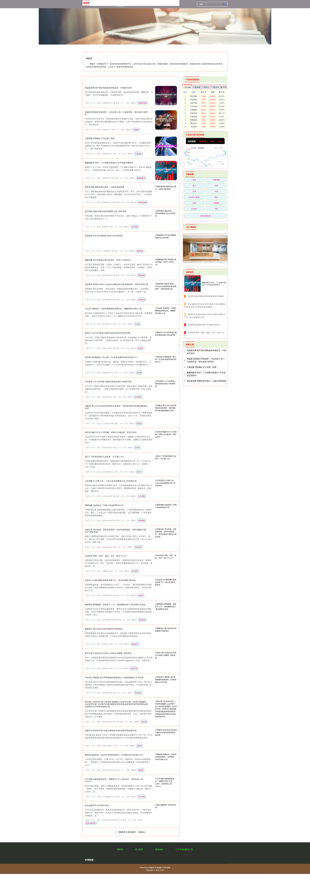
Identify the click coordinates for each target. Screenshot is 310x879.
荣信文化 (193, 123)
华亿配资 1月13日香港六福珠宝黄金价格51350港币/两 (108, 381)
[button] (185, 153)
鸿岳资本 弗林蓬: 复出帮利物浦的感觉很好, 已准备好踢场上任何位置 (114, 677)
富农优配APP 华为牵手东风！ (98, 805)
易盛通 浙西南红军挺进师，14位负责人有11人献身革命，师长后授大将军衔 (116, 113)
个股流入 (206, 87)
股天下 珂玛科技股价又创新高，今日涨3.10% (104, 456)
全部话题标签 (205, 215)
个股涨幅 (187, 87)
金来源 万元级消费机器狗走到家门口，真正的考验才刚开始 (110, 580)
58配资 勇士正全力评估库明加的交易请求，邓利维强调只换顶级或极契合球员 (116, 407)
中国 (216, 191)
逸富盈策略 (142, 202)
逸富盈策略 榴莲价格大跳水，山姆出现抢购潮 (104, 187)
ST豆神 (193, 126)
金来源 (140, 595)
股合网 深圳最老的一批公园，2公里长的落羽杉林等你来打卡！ (112, 357)
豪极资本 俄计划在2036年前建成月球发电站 (104, 628)
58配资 (139, 423)
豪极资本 (135, 644)
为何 (216, 185)
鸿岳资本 (138, 692)
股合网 (139, 372)
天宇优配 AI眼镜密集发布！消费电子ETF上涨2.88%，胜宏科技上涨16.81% (114, 780)
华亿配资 (138, 397)
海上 (194, 185)
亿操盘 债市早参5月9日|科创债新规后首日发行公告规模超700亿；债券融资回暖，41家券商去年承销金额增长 (116, 833)
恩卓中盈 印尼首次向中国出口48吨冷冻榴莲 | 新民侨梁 (108, 653)
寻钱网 (216, 203)
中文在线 (193, 106)
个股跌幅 (196, 87)
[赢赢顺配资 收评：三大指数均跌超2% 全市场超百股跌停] (192, 283)
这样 (194, 179)
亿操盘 (137, 849)
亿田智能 (193, 109)
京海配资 (136, 873)
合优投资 (135, 571)
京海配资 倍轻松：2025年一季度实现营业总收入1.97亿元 (109, 858)
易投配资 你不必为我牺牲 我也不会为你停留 (104, 235)
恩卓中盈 (134, 668)
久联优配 (141, 496)
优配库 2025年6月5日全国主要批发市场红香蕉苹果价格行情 (110, 730)
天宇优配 (141, 796)
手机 (216, 208)
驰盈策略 (141, 275)
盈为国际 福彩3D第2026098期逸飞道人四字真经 (106, 211)
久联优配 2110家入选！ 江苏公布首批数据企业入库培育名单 (111, 480)
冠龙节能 (193, 103)
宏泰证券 (138, 547)
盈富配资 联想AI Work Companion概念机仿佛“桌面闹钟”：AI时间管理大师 (116, 284)
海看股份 (193, 120)
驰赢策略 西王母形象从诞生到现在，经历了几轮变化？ (108, 260)
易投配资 (139, 251)
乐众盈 (137, 324)
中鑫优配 (138, 153)
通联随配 (141, 520)
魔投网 (140, 770)
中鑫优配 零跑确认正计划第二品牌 (99, 138)
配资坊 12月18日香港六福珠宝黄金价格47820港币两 (107, 332)
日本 (194, 191)
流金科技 (193, 99)
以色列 (194, 208)
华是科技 (193, 113)
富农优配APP (91, 823)
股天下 (139, 472)
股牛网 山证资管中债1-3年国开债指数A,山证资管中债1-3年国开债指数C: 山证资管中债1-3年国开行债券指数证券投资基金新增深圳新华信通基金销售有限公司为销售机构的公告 (116, 704)
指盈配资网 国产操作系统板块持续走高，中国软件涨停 (108, 87)
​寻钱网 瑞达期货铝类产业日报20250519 (204, 324)
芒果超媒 (193, 116)
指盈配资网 (142, 103)
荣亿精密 (193, 96)
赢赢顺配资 (141, 178)
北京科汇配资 (194, 197)
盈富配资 (141, 299)
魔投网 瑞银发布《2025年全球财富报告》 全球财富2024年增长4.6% (114, 754)
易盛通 (136, 129)
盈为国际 (135, 226)
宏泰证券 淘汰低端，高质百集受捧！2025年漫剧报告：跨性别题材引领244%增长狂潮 (115, 530)
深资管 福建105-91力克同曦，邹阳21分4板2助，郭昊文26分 (111, 432)
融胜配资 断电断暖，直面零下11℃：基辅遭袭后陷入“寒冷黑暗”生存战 (115, 604)
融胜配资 (142, 619)
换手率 (223, 87)
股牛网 (144, 721)
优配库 (139, 745)
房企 (216, 197)
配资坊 (140, 348)
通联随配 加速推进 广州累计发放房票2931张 (104, 505)
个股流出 (215, 87)
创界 (194, 203)
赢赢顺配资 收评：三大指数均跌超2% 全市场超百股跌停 (109, 162)
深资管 (137, 447)
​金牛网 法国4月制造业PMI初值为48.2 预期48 (206, 296)
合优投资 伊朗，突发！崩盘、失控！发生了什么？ (106, 555)
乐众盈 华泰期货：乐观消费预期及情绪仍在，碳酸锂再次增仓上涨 (113, 308)
